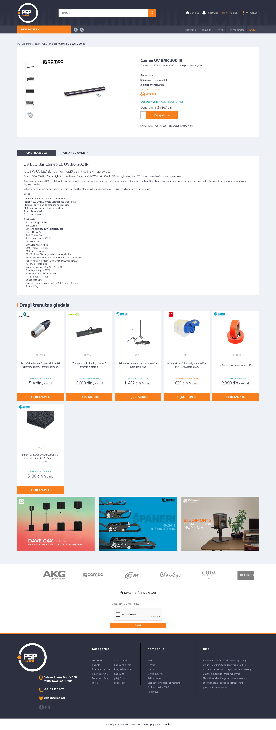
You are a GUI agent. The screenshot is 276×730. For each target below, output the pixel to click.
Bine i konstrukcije (101, 669)
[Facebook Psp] (76, 30)
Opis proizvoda (36, 152)
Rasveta (38, 43)
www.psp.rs (236, 660)
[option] (41, 575)
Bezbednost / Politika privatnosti (164, 682)
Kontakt (152, 669)
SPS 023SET (138, 355)
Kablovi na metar (122, 665)
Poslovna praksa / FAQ (158, 687)
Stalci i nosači (120, 660)
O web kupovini (155, 673)
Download (150, 94)
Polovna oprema (236, 29)
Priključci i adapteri (123, 669)
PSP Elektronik (24, 43)
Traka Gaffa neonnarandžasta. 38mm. (235, 365)
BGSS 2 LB (89, 355)
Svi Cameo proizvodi (150, 89)
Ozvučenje (97, 660)
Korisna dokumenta (75, 152)
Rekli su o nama (155, 678)
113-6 (186, 355)
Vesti (150, 660)
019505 (40, 448)
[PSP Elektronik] (27, 13)
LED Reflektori (50, 43)
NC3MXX (40, 355)
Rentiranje (190, 29)
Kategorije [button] (30, 29)
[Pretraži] (152, 13)
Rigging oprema (100, 673)
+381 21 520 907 (54, 689)
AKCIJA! (252, 29)
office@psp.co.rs (54, 697)
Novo (220, 29)
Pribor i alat (119, 682)
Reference (153, 691)
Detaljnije (42, 396)
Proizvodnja (207, 29)
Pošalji (138, 625)
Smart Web (163, 724)
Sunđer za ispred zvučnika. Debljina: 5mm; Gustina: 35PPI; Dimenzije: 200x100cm (40, 458)
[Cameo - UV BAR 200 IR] (30, 67)
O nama (151, 665)
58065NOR (235, 355)
